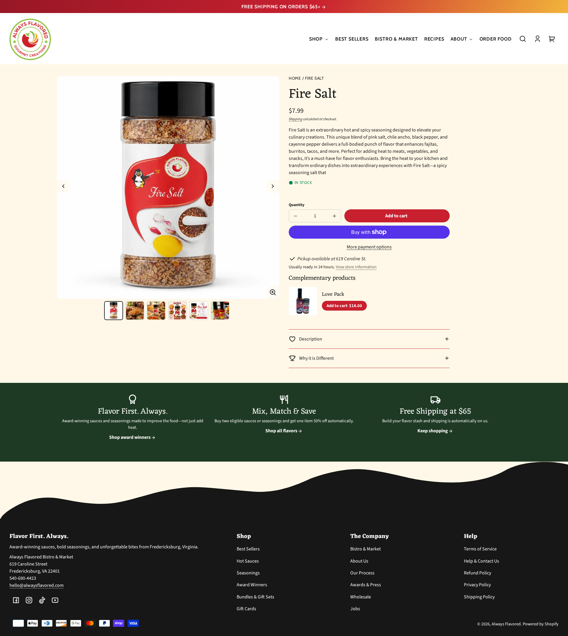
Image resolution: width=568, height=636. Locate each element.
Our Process (362, 573)
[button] (522, 38)
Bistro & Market (365, 549)
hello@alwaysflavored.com (36, 585)
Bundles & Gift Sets (255, 597)
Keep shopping (433, 431)
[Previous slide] (63, 186)
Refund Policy (477, 573)
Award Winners (252, 585)
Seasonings (248, 573)
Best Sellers (248, 549)
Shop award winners (130, 437)
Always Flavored (506, 624)
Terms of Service (480, 549)
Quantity (296, 205)
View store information (356, 267)
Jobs (355, 609)
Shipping (295, 119)
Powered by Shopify (541, 624)
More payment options (369, 247)
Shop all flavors (281, 431)
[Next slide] (272, 186)
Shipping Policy (479, 597)
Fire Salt (314, 78)
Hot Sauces (248, 561)
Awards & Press (365, 585)
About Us (359, 561)
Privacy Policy (477, 585)
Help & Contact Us (481, 561)
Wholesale (360, 597)
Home (295, 78)
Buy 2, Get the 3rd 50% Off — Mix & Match (281, 6)
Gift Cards (246, 609)
